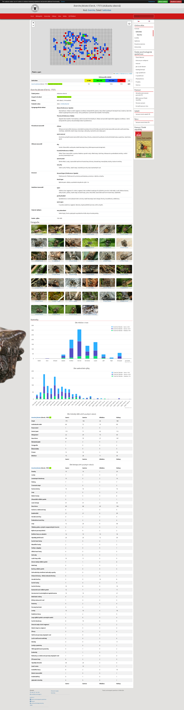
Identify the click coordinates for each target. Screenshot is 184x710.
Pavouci (33, 701)
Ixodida (136, 38)
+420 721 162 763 (35, 692)
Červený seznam (140, 103)
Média (65, 16)
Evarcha (139, 35)
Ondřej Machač (64, 104)
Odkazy (54, 16)
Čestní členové (140, 57)
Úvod (32, 16)
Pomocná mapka (55, 691)
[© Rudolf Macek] (90, 230)
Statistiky (53, 693)
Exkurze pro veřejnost (142, 60)
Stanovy (138, 85)
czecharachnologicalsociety (37, 703)
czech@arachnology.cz (36, 694)
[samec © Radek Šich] (56, 230)
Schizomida (137, 47)
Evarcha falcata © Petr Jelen (90, 314)
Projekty (138, 82)
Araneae (136, 28)
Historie (138, 63)
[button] (106, 49)
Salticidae (106, 10)
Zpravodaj (47, 16)
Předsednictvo (140, 79)
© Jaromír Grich (39, 234)
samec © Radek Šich (56, 234)
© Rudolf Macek (90, 234)
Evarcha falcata (36, 417)
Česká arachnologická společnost (38, 699)
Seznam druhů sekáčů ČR (143, 114)
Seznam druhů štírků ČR (142, 122)
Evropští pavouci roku (142, 106)
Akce (59, 16)
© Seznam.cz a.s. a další (125, 73)
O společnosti (139, 76)
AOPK (31, 705)
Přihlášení (73, 16)
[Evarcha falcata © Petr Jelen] (90, 310)
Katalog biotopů (140, 69)
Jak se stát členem (141, 66)
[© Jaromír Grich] (39, 230)
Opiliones (137, 41)
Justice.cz (32, 697)
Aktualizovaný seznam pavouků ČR (142, 94)
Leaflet (116, 73)
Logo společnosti (140, 72)
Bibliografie (39, 16)
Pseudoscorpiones (139, 44)
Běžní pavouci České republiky (141, 99)
